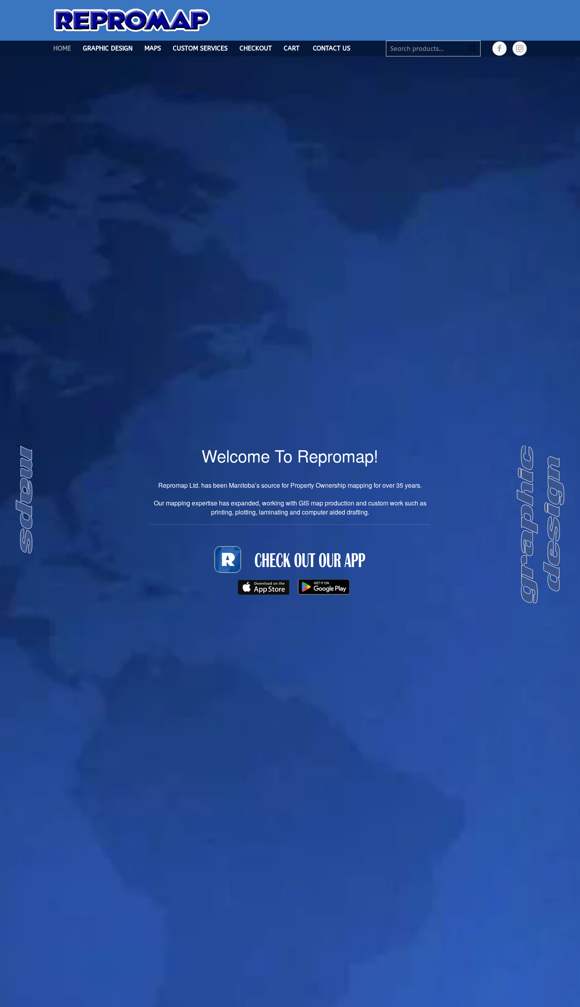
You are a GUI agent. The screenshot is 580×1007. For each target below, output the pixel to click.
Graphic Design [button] (108, 48)
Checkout (255, 48)
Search (473, 48)
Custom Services (200, 48)
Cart (291, 48)
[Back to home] (132, 20)
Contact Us (331, 48)
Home (62, 48)
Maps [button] (152, 48)
